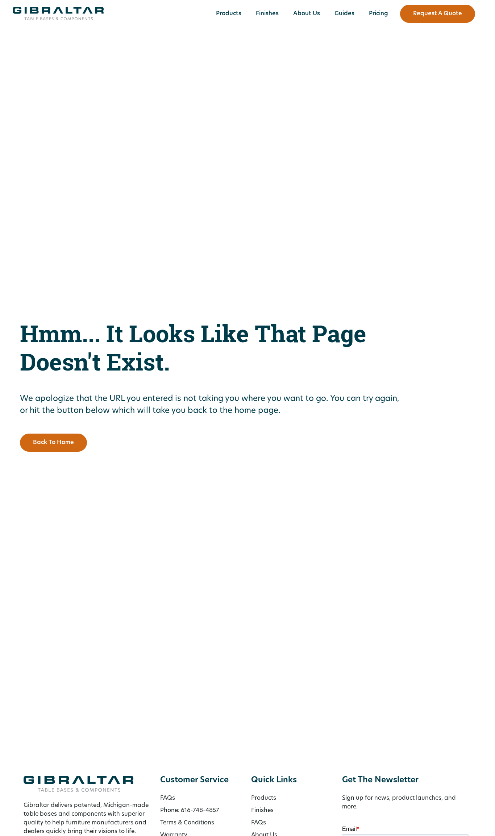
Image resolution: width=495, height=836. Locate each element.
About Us (306, 14)
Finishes (267, 14)
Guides (344, 14)
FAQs (258, 823)
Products (228, 14)
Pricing (378, 14)
